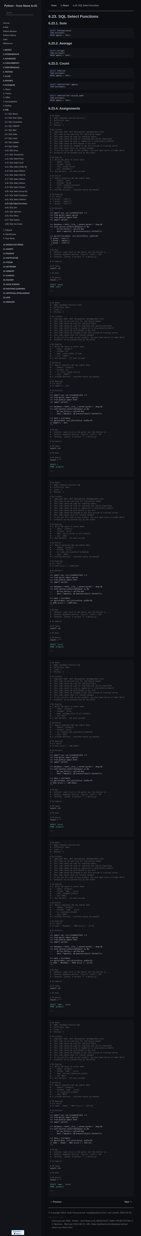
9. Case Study (9, 238)
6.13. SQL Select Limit (14, 163)
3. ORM (6, 97)
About (65, 5)
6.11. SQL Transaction (14, 155)
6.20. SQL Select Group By (16, 191)
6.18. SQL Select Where (15, 183)
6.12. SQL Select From (14, 159)
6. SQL (6, 110)
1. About (6, 89)
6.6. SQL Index (11, 134)
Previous (57, 1202)
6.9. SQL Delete (11, 146)
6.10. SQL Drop (11, 150)
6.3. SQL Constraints (13, 122)
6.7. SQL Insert (11, 138)
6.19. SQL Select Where (15, 187)
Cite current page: (56, 1217)
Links (5, 39)
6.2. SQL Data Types (13, 118)
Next (127, 1202)
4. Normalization (10, 102)
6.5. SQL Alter (11, 130)
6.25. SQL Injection (13, 212)
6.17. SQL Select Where (15, 179)
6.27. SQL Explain (12, 220)
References (8, 43)
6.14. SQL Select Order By (16, 167)
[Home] (54, 5)
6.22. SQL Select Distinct (15, 199)
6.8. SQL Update (12, 142)
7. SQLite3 (7, 230)
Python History (9, 35)
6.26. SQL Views (11, 216)
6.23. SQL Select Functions (16, 204)
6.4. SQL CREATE (12, 126)
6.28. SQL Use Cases (13, 224)
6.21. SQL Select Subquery (16, 195)
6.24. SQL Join (11, 208)
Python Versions (10, 31)
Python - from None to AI (20, 5)
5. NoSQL (7, 106)
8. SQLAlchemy (9, 234)
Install (5, 27)
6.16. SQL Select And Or (15, 175)
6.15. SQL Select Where (15, 171)
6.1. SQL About (11, 114)
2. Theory (7, 93)
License (6, 23)
